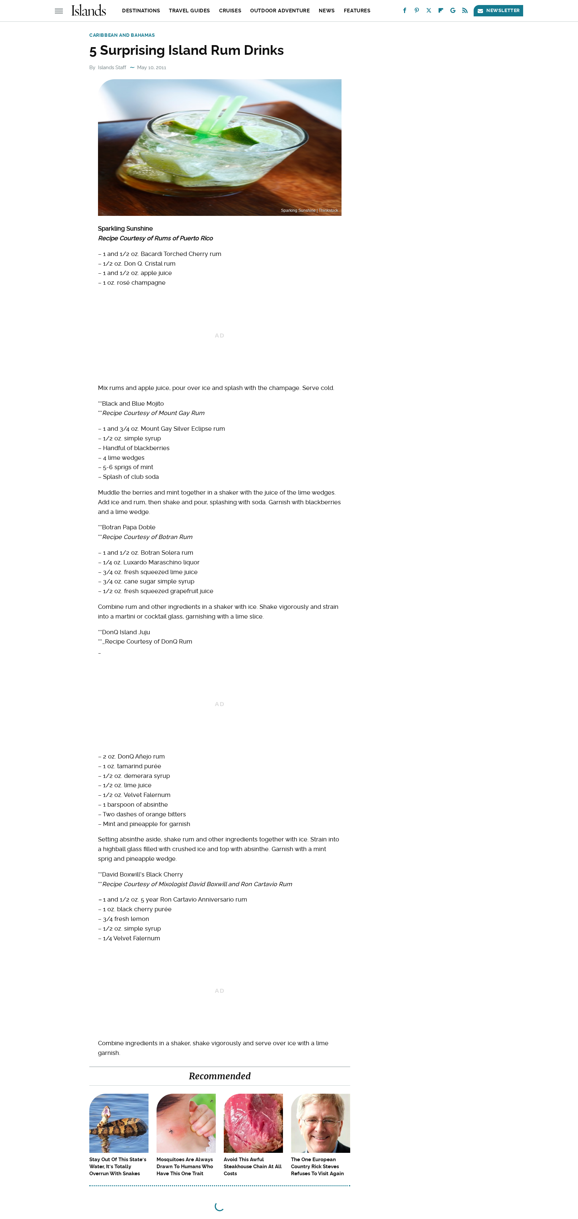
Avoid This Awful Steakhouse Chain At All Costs (253, 1167)
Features (357, 11)
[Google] (453, 12)
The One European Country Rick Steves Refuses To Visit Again (317, 1167)
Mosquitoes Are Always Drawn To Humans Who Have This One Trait (185, 1167)
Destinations (141, 11)
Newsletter (503, 10)
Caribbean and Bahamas (122, 35)
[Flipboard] (441, 12)
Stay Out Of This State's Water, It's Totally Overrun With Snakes (117, 1167)
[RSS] (465, 12)
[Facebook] (404, 12)
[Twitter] (428, 12)
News (326, 11)
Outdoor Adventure (280, 11)
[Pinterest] (416, 12)
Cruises (230, 11)
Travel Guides (189, 11)
